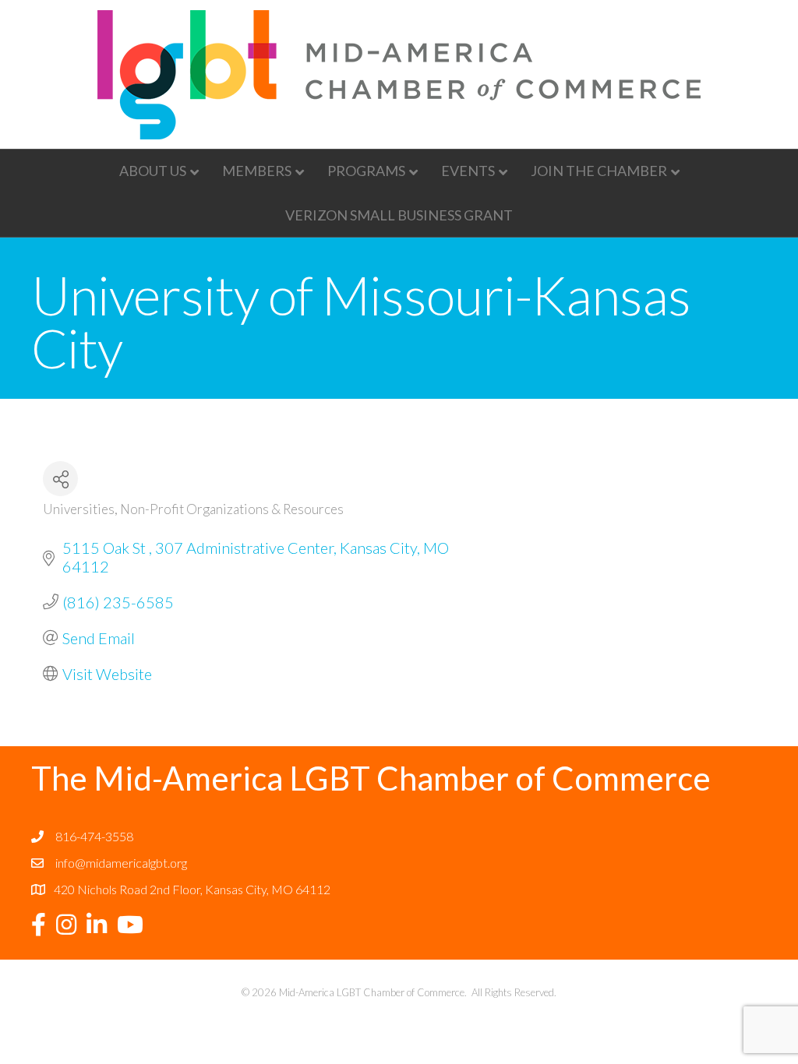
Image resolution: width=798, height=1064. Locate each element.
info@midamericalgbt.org (121, 862)
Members (256, 170)
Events (468, 170)
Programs (366, 170)
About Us (152, 170)
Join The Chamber (599, 170)
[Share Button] (60, 478)
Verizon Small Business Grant (399, 215)
